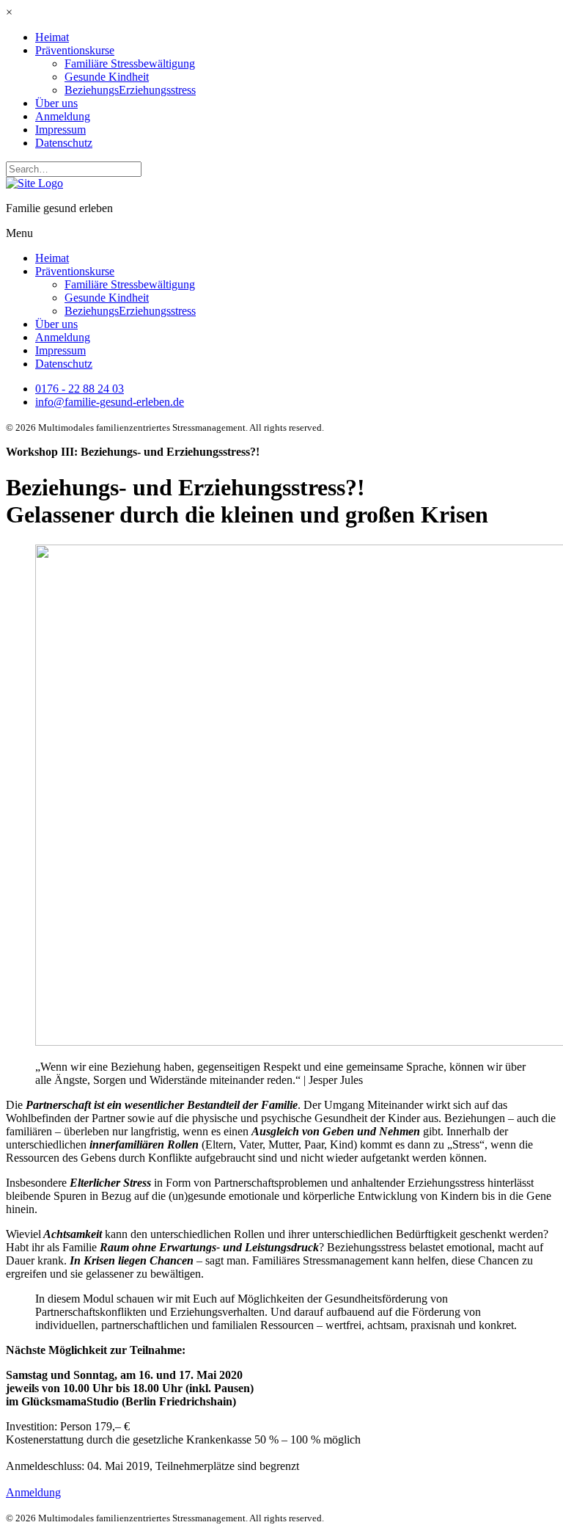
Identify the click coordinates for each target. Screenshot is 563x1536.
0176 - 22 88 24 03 (79, 388)
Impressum (60, 129)
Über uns (56, 103)
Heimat (52, 37)
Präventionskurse (74, 50)
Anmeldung (62, 116)
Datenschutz (63, 143)
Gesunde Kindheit (107, 76)
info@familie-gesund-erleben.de (109, 402)
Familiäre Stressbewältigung (130, 63)
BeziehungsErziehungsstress (130, 90)
